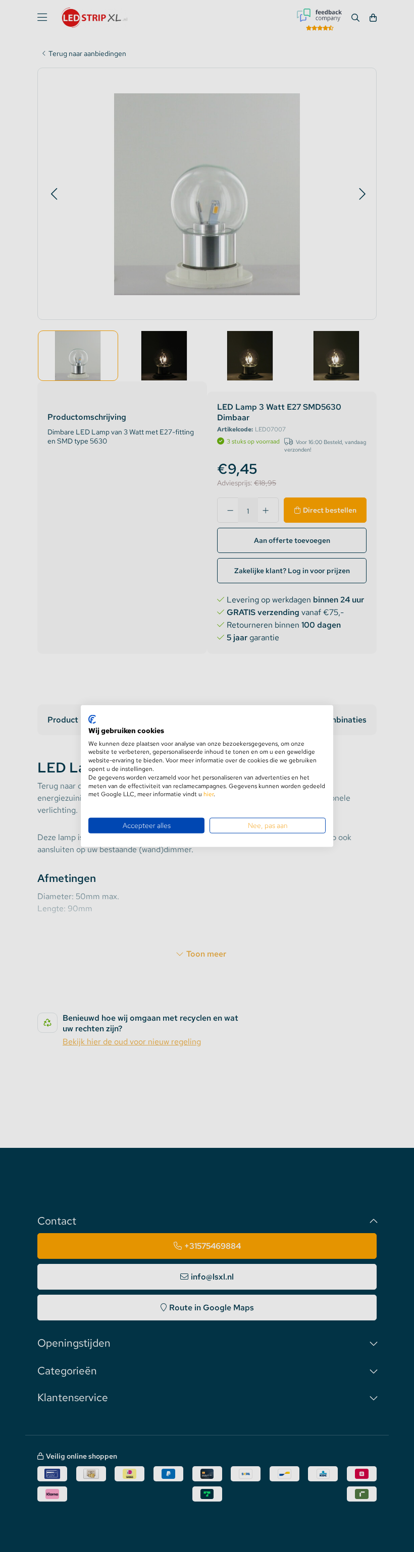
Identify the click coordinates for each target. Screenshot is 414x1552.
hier (208, 794)
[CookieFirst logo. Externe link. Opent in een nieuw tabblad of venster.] (92, 719)
